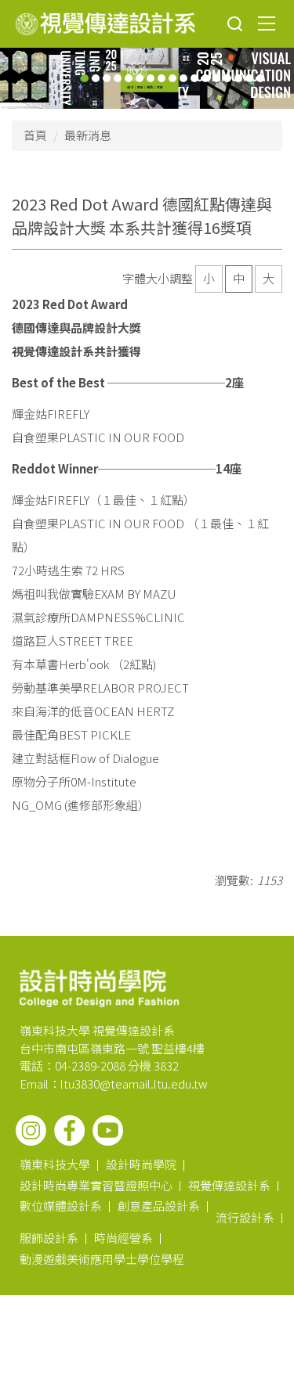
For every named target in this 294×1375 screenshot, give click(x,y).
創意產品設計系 (159, 1205)
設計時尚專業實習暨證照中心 (96, 1185)
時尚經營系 (123, 1237)
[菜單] (266, 22)
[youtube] (108, 1130)
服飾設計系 (49, 1237)
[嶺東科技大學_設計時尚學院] (99, 987)
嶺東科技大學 (55, 1164)
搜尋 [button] (235, 24)
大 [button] (268, 278)
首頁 (35, 135)
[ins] (31, 1130)
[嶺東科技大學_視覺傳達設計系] (105, 24)
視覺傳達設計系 (229, 1185)
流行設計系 (245, 1217)
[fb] (69, 1130)
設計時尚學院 (141, 1164)
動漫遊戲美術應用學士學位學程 (102, 1259)
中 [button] (239, 278)
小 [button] (209, 278)
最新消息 (87, 135)
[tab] (84, 78)
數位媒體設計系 (61, 1205)
